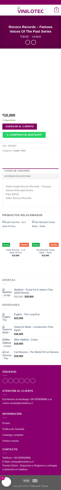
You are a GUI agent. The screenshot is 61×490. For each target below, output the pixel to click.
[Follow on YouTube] (32, 380)
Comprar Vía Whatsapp (26, 134)
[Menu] (4, 10)
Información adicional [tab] (17, 176)
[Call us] (27, 380)
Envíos (6, 423)
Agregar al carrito (19, 126)
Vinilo (22, 151)
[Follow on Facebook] (5, 380)
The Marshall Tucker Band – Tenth (45, 251)
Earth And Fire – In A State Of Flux (15, 251)
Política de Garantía (13, 429)
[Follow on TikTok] (16, 380)
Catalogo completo (12, 435)
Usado (36, 36)
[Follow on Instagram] (10, 380)
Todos (24, 36)
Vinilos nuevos (10, 441)
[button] (25, 136)
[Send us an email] (21, 380)
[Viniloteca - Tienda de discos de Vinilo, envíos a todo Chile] (30, 10)
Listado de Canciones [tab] (17, 171)
